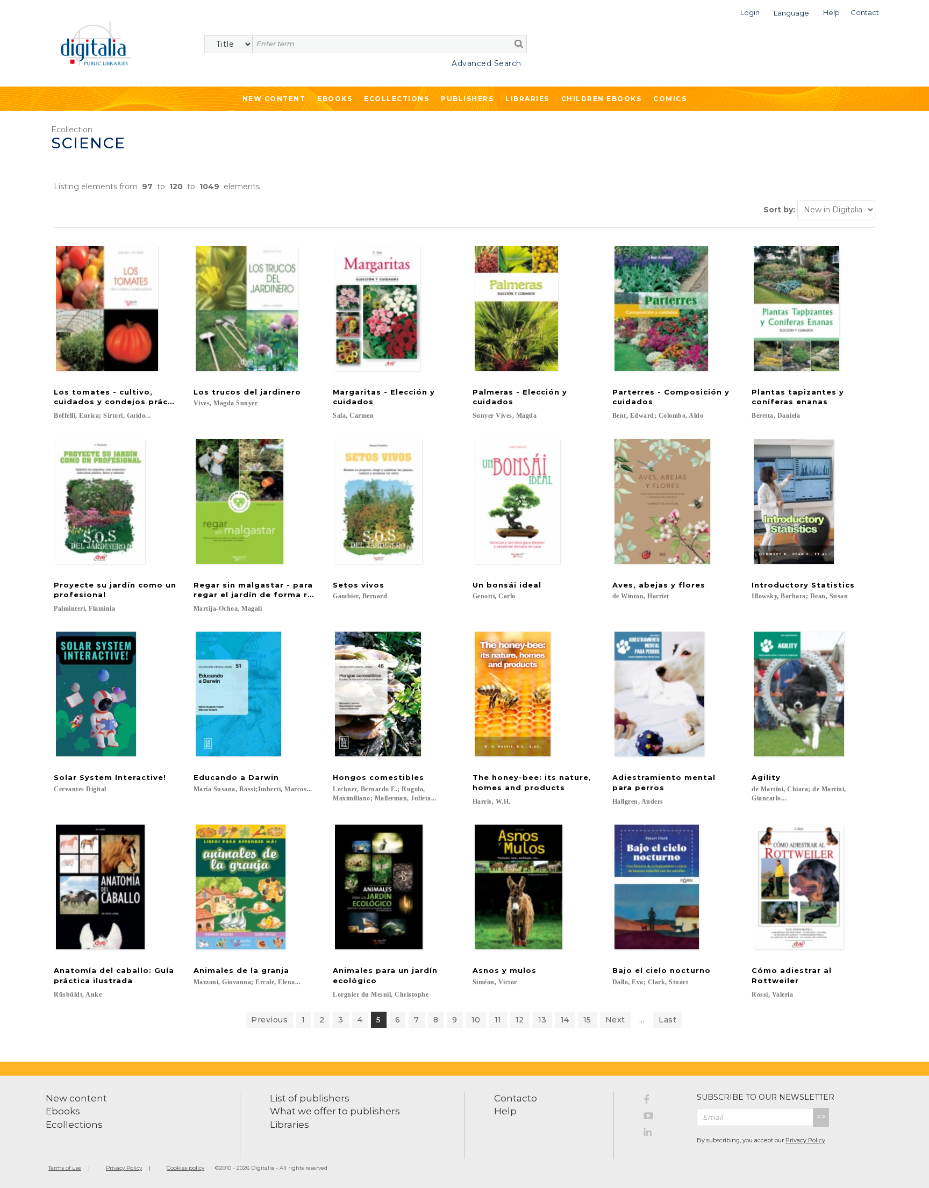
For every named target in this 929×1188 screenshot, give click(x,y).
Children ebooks (601, 99)
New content (76, 1098)
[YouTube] (662, 1117)
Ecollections (396, 99)
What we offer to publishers (335, 1111)
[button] (750, 11)
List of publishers (309, 1098)
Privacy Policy (805, 1140)
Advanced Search (486, 63)
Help (505, 1111)
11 (498, 1020)
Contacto (515, 1098)
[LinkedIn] (662, 1133)
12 (520, 1020)
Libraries (527, 99)
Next (615, 1020)
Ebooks (334, 99)
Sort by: (779, 209)
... (642, 1020)
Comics (670, 99)
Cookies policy (185, 1167)
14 (565, 1020)
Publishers (467, 99)
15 (587, 1020)
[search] (519, 43)
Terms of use (64, 1167)
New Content (274, 99)
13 (542, 1020)
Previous (269, 1020)
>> (821, 1117)
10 (476, 1020)
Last (667, 1020)
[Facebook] (662, 1101)
